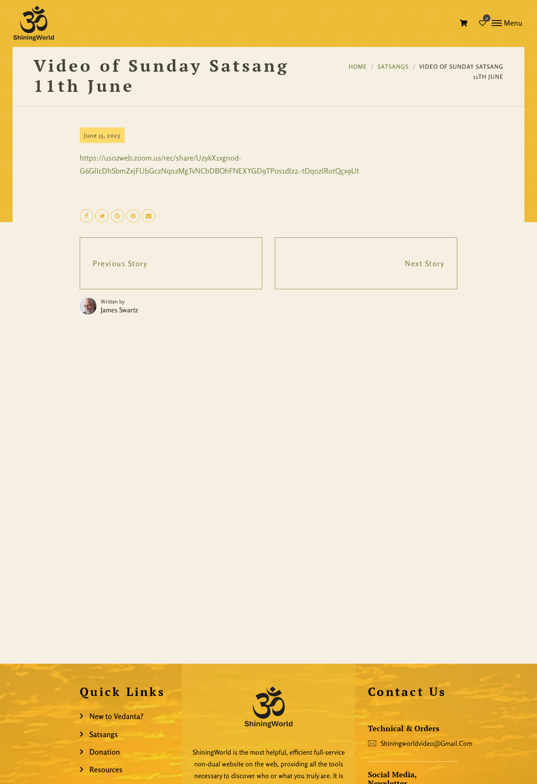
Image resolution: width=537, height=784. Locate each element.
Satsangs (393, 66)
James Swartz (119, 310)
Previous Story (120, 263)
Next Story (424, 263)
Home (358, 66)
